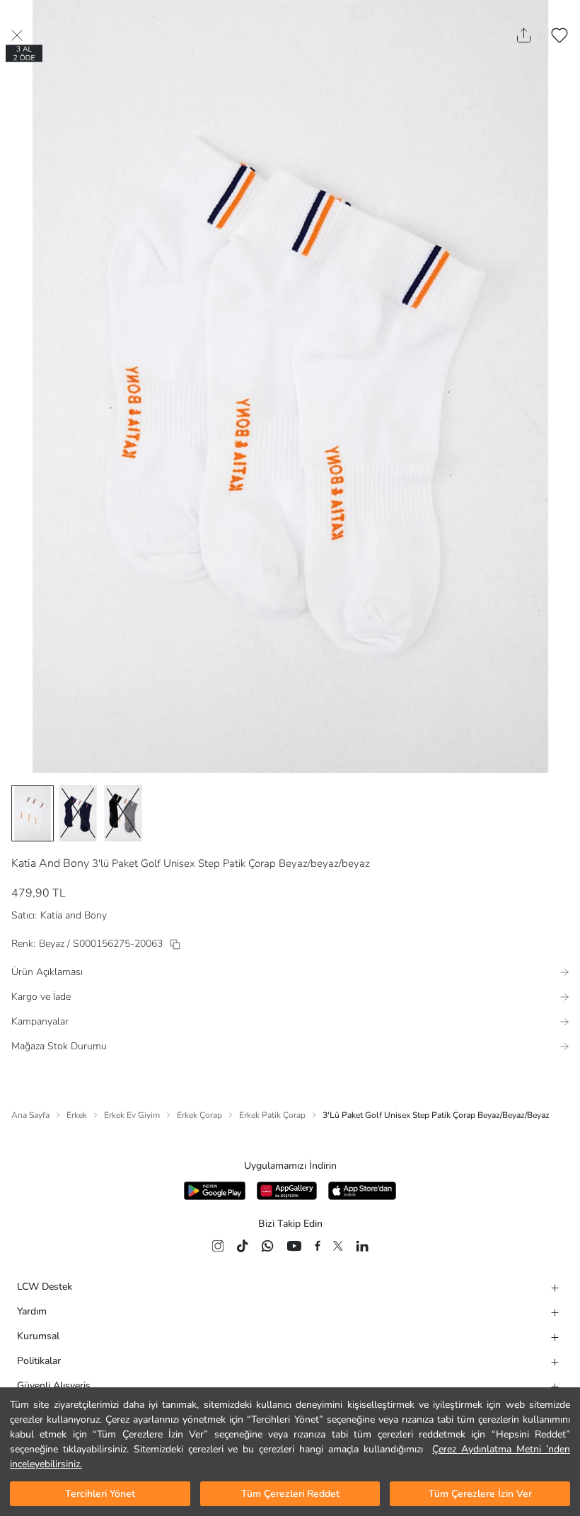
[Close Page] (17, 35)
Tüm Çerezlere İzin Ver (480, 1493)
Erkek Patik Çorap (272, 1115)
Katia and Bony (73, 915)
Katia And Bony (50, 863)
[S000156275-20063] (175, 944)
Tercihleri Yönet (100, 1493)
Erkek (76, 1115)
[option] (32, 813)
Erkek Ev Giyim (132, 1115)
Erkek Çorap (199, 1115)
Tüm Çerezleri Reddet (290, 1493)
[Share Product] (523, 35)
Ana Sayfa (30, 1115)
